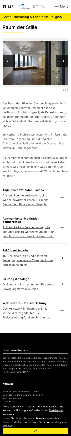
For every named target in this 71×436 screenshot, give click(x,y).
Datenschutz (50, 406)
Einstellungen (56, 410)
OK (35, 430)
